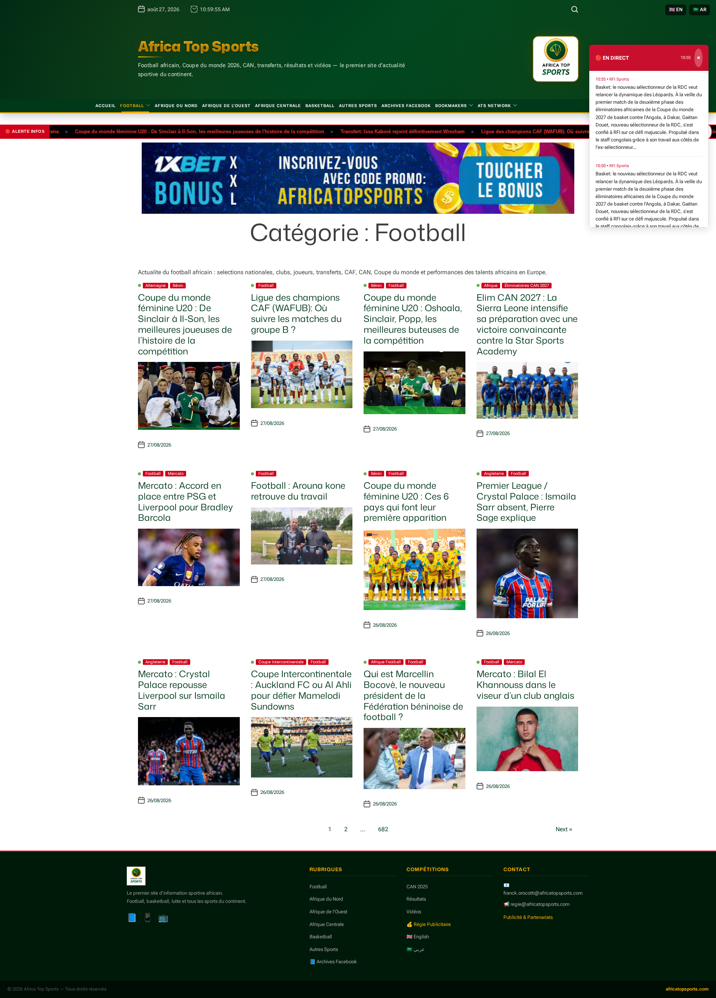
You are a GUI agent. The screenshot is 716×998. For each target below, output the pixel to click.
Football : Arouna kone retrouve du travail (298, 491)
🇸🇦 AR (699, 9)
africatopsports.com (687, 989)
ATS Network (494, 105)
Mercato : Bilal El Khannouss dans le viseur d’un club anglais (525, 684)
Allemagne (155, 285)
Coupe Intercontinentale (281, 662)
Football (132, 105)
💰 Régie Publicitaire (428, 924)
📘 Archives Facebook (333, 961)
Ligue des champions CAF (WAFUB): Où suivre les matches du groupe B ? (541, 131)
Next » (564, 829)
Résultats (416, 899)
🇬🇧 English (417, 936)
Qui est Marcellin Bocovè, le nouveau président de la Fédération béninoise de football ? (413, 695)
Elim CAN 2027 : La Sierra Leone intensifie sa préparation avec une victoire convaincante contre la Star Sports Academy (527, 324)
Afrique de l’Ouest (226, 105)
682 (383, 829)
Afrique (490, 285)
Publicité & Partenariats (528, 917)
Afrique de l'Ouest (328, 911)
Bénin (178, 285)
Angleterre (494, 473)
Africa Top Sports (198, 46)
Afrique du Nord (176, 105)
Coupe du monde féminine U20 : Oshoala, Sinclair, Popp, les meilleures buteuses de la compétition (413, 319)
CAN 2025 (417, 886)
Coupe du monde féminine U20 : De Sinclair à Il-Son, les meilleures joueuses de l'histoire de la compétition (173, 131)
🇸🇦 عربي (415, 949)
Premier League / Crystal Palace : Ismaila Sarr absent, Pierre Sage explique (526, 501)
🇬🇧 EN (675, 9)
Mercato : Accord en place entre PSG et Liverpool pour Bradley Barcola (185, 501)
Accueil (105, 105)
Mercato (175, 473)
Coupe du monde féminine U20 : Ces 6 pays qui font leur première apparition (406, 501)
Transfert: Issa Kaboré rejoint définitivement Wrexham (377, 131)
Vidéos (413, 911)
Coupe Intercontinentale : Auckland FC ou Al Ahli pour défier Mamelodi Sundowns (301, 689)
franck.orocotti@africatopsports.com (542, 893)
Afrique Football (386, 662)
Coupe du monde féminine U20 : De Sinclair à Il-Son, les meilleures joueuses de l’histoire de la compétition (185, 324)
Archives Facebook (406, 105)
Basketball (320, 105)
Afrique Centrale (278, 105)
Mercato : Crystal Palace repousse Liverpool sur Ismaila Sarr (181, 689)
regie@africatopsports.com (540, 904)
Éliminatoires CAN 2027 (527, 285)
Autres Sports (358, 105)
